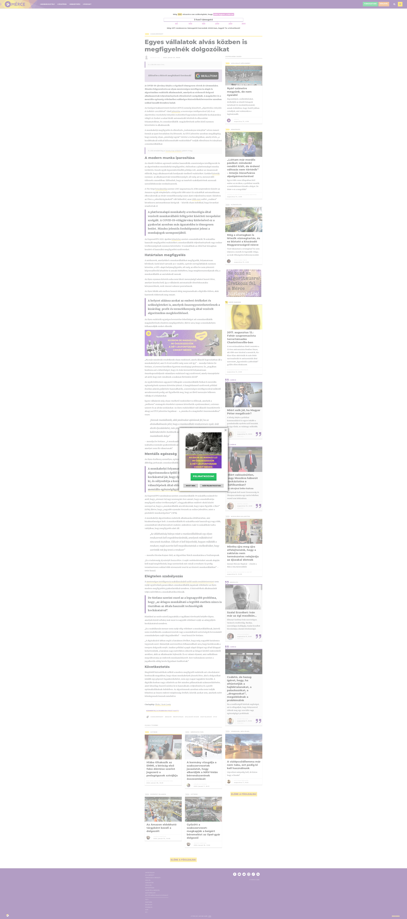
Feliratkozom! (203, 476)
